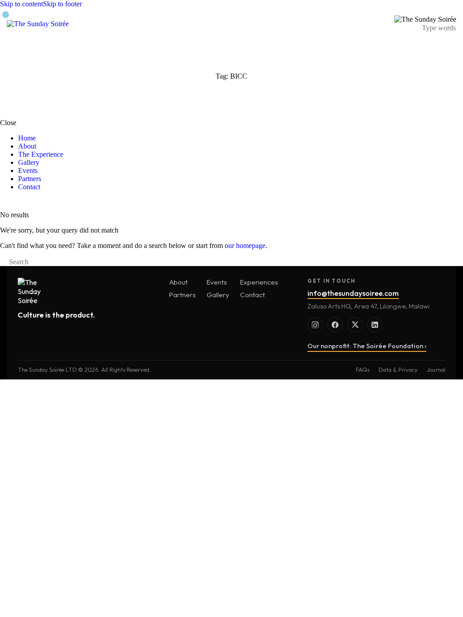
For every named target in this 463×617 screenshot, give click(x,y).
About (178, 282)
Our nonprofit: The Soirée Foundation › (366, 346)
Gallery (218, 294)
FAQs (362, 369)
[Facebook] (335, 324)
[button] (377, 24)
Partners (182, 294)
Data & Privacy (398, 369)
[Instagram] (315, 324)
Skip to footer (62, 4)
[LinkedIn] (375, 324)
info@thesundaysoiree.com (353, 293)
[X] (355, 324)
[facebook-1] (5, 202)
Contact (252, 294)
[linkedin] (35, 202)
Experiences (259, 282)
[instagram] (15, 202)
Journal (436, 369)
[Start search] (2, 262)
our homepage (245, 245)
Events (217, 282)
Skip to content (21, 4)
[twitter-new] (25, 202)
